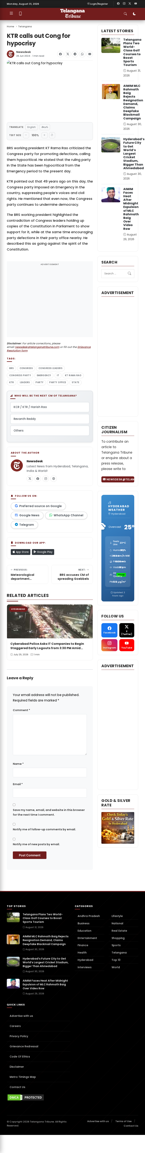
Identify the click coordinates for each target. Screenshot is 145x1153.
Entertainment (87, 938)
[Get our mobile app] (20, 14)
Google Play (44, 552)
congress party (20, 375)
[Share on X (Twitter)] (68, 54)
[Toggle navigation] (11, 13)
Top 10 (116, 960)
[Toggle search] (125, 13)
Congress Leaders (50, 368)
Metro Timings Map (23, 1077)
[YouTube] (135, 3)
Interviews (85, 967)
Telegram (26, 525)
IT (58, 375)
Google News (29, 515)
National (117, 923)
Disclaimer (17, 1067)
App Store (22, 552)
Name (18, 764)
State (75, 382)
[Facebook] (118, 3)
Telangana (25, 26)
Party (39, 382)
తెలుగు (45, 127)
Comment (21, 710)
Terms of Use (123, 1121)
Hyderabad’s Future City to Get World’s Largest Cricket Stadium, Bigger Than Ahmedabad (133, 153)
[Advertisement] (49, 302)
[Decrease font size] (26, 135)
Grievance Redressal (24, 1046)
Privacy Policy (19, 1036)
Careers (15, 1026)
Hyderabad (85, 960)
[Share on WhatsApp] (82, 54)
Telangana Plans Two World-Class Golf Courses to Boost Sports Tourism (132, 52)
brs (11, 368)
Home (10, 26)
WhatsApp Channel (68, 515)
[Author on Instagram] (45, 478)
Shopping (118, 938)
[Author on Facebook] (38, 478)
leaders (25, 382)
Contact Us (17, 1087)
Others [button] (19, 430)
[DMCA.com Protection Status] (38, 1097)
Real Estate (119, 931)
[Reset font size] (52, 135)
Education (84, 931)
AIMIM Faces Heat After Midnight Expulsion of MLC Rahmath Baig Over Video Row (131, 209)
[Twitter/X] (130, 3)
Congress (26, 368)
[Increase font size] (45, 135)
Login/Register (99, 3)
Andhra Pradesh (89, 916)
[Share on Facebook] (60, 54)
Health (82, 952)
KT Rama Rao (73, 375)
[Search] (129, 274)
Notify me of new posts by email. (36, 844)
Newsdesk (23, 52)
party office (57, 382)
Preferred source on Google (40, 506)
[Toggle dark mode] (134, 14)
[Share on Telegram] (75, 54)
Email (18, 784)
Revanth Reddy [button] (25, 419)
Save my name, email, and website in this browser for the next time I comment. (49, 812)
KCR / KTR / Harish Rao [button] (30, 407)
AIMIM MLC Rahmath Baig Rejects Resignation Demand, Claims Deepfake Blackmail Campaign (133, 102)
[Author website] (53, 478)
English (31, 127)
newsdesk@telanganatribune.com (37, 347)
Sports (116, 945)
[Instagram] (124, 3)
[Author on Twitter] (30, 478)
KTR (11, 382)
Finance (83, 945)
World (116, 967)
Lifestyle (117, 916)
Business (83, 923)
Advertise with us (21, 1016)
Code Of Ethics (20, 1056)
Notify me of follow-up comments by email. (44, 829)
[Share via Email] (89, 54)
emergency (44, 375)
